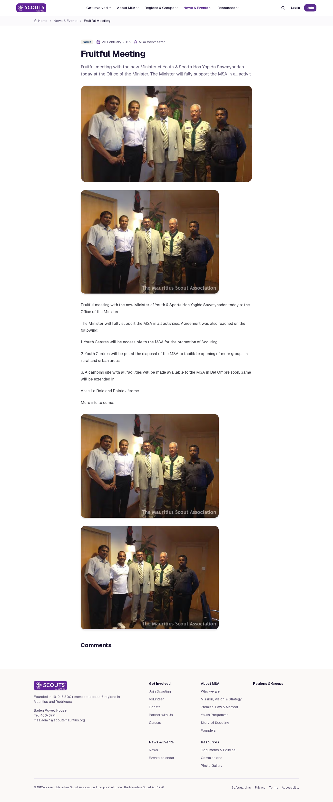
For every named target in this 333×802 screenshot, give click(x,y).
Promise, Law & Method (219, 707)
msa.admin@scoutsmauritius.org (59, 720)
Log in (295, 8)
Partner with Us (161, 715)
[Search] (283, 8)
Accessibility (290, 788)
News (153, 750)
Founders (208, 730)
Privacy (260, 788)
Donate (154, 707)
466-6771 (48, 715)
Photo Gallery (212, 765)
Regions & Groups (159, 8)
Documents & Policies (218, 750)
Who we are (210, 691)
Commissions (211, 758)
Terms (273, 788)
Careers (155, 722)
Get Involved (97, 8)
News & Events (196, 8)
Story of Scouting (215, 722)
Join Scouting (160, 691)
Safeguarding (241, 788)
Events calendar (161, 758)
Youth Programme (214, 715)
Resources (226, 8)
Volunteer (156, 699)
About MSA (126, 8)
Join (310, 8)
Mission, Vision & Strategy (221, 699)
